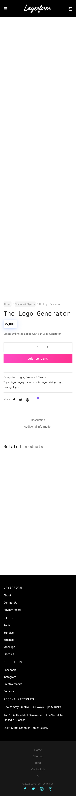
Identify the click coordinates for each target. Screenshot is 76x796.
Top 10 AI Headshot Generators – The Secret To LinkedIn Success (33, 718)
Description (38, 420)
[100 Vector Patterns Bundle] (56, 521)
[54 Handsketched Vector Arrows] (20, 477)
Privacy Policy (12, 609)
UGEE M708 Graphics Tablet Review (26, 728)
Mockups (9, 647)
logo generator (26, 382)
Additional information (38, 426)
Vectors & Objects (25, 304)
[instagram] (42, 789)
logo (13, 382)
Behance (9, 691)
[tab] (38, 420)
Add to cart (38, 358)
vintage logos (12, 387)
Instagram (10, 677)
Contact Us (10, 602)
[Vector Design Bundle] (20, 521)
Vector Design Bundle (17, 537)
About (7, 595)
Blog (38, 763)
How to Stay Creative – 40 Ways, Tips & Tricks (32, 707)
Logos (20, 377)
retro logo (41, 382)
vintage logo (55, 382)
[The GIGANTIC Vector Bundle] (56, 477)
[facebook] (25, 789)
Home (7, 304)
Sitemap (38, 756)
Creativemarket (13, 684)
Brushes (9, 639)
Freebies (9, 654)
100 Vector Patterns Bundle (51, 538)
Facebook (10, 670)
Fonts (7, 625)
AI (38, 776)
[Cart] (70, 9)
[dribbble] (50, 789)
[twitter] (33, 789)
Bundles (9, 632)
